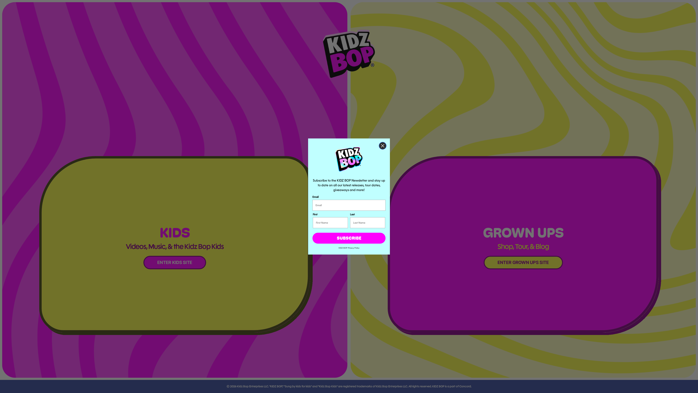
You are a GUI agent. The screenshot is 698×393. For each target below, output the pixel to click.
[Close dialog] (382, 145)
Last (352, 214)
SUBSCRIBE (349, 238)
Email (315, 197)
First (315, 214)
